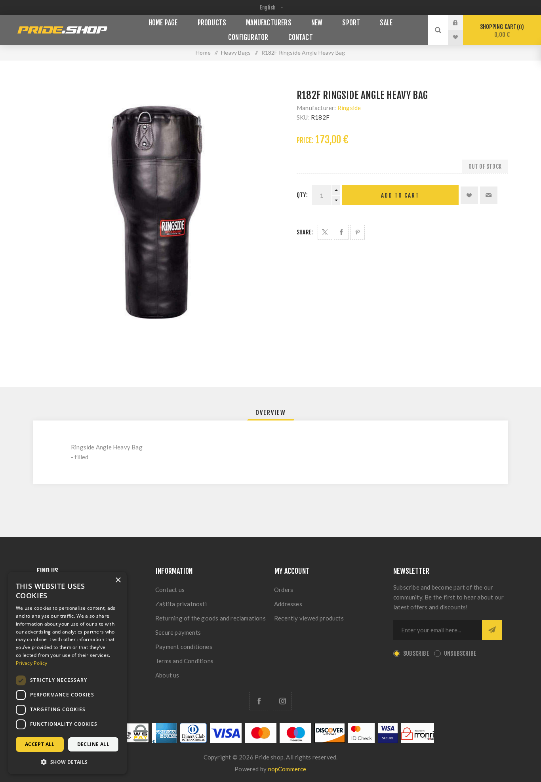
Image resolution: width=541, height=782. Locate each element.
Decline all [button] (93, 744)
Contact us (170, 589)
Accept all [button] (40, 744)
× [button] (118, 580)
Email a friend (488, 195)
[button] (67, 761)
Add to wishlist (469, 195)
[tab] (271, 412)
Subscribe (416, 653)
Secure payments (178, 632)
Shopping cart (501, 30)
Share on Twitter (325, 232)
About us (167, 675)
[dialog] (67, 673)
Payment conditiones (183, 646)
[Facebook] (259, 701)
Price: (305, 140)
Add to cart (400, 195)
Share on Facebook (341, 232)
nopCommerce (287, 768)
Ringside (349, 107)
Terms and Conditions (184, 660)
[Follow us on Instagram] (282, 701)
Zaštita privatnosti (181, 603)
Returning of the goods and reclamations (210, 618)
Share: (305, 232)
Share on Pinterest (357, 232)
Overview (270, 413)
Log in (461, 22)
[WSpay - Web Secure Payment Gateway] (128, 740)
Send (492, 630)
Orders (283, 589)
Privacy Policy (31, 663)
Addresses (288, 603)
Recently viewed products (309, 618)
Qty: (302, 195)
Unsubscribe (460, 653)
